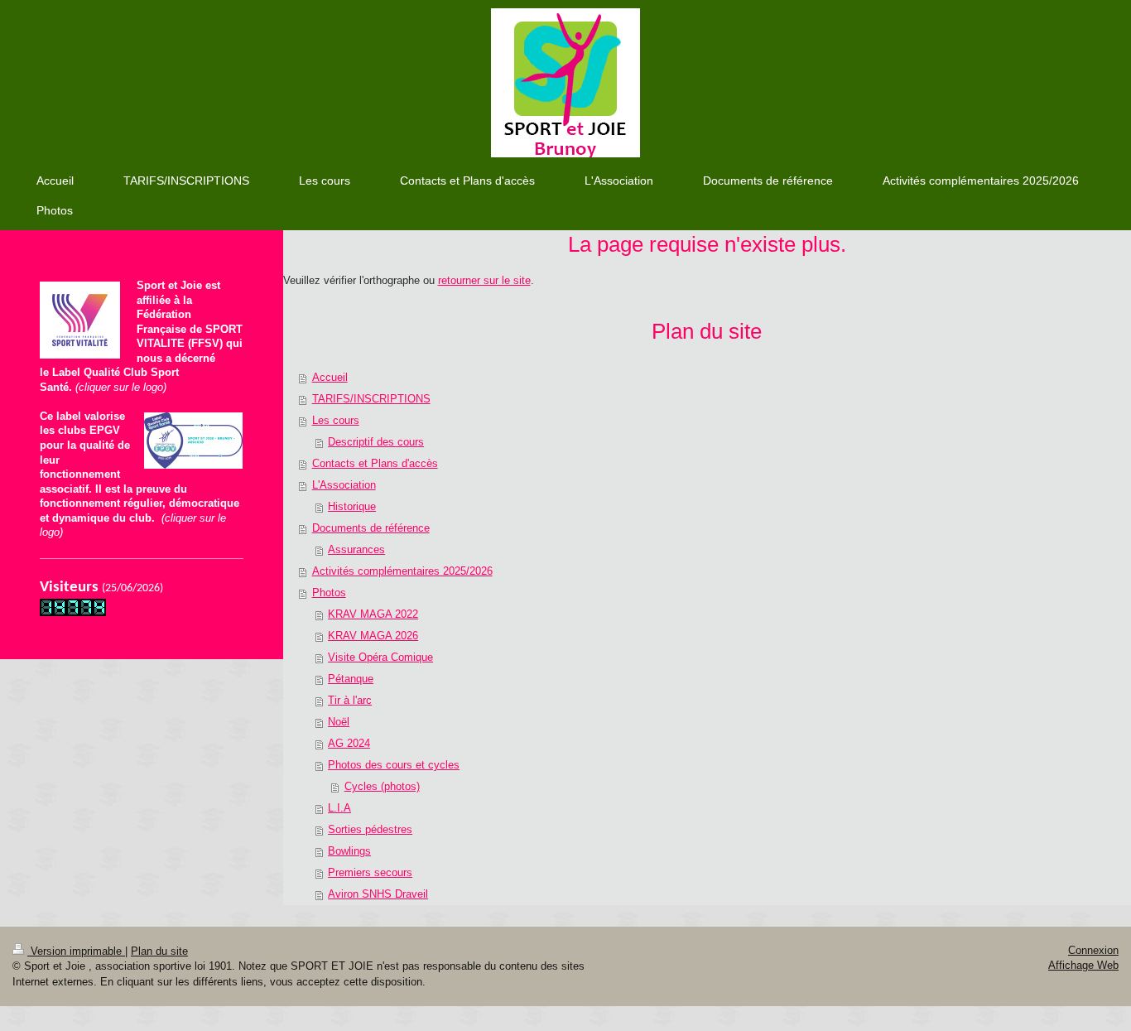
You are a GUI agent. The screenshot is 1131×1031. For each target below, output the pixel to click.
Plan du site (159, 951)
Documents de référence (371, 528)
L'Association (344, 485)
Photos (329, 592)
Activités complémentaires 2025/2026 (402, 571)
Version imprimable (76, 951)
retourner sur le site (484, 280)
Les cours (335, 420)
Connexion (1093, 950)
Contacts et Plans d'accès (375, 463)
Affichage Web (1083, 965)
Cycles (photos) (382, 786)
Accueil (330, 377)
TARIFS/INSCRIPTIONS (371, 399)
